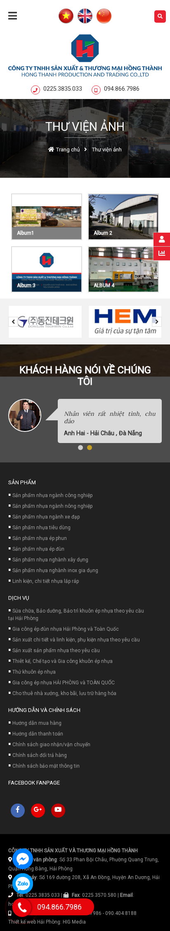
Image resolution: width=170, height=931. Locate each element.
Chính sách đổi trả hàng (39, 755)
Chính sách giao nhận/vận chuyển (51, 744)
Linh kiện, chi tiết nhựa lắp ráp (45, 581)
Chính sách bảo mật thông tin (46, 766)
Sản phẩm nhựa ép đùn (38, 549)
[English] (85, 17)
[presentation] (13, 322)
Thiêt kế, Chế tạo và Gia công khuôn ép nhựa (62, 661)
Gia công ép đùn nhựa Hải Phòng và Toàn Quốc (65, 629)
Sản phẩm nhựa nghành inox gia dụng (55, 570)
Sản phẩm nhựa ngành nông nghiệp (52, 506)
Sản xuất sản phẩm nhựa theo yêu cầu (56, 650)
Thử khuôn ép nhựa (34, 672)
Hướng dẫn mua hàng (36, 723)
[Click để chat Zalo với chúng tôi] (22, 883)
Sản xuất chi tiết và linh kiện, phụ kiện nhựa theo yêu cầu (76, 640)
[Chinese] (104, 17)
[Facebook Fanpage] (18, 811)
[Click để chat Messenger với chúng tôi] (22, 859)
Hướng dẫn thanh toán (37, 734)
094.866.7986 (121, 88)
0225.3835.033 (62, 88)
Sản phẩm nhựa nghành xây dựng (50, 560)
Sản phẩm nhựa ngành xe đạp (46, 517)
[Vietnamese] (66, 17)
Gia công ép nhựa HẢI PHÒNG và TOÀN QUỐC (63, 683)
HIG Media (74, 922)
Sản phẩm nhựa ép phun (39, 538)
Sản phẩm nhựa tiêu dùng (41, 527)
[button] (80, 447)
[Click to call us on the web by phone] (22, 907)
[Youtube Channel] (58, 811)
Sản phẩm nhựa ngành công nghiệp (52, 495)
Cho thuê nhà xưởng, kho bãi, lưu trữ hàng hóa (64, 693)
